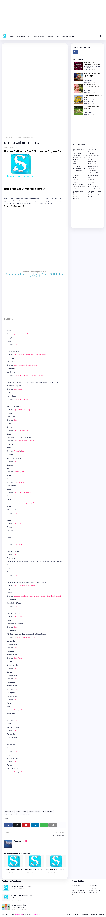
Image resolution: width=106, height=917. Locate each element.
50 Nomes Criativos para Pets (91, 107)
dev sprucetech (93, 175)
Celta (15, 344)
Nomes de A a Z (93, 885)
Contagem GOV (92, 164)
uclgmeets (91, 179)
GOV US (75, 147)
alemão (34, 365)
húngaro (21, 482)
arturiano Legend (24, 354)
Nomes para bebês (23, 814)
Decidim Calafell (93, 173)
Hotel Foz (91, 153)
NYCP (74, 164)
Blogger (90, 159)
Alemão (58, 596)
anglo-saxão (18, 410)
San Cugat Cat (77, 170)
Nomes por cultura (94, 890)
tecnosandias (77, 179)
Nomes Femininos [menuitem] (23, 36)
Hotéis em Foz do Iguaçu (78, 191)
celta (21, 334)
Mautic (90, 177)
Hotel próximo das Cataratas (78, 150)
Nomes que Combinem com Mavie (22, 896)
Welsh (20, 523)
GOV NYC (90, 147)
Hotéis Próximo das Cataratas (79, 158)
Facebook (75, 914)
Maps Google (77, 153)
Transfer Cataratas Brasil (93, 156)
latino (31, 596)
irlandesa (27, 334)
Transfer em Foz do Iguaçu (93, 195)
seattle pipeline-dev (79, 186)
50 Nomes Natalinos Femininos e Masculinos (92, 75)
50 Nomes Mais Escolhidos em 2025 (92, 85)
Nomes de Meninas (21, 811)
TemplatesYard (18, 914)
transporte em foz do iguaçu (94, 191)
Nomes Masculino (10, 814)
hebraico (36, 596)
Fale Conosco (85, 914)
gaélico (16, 334)
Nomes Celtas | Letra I (55, 869)
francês (28, 365)
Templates (36, 914)
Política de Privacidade (79, 892)
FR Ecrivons (76, 166)
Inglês (33, 354)
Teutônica (40, 375)
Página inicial (8, 137)
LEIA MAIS (93, 69)
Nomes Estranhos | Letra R (21, 886)
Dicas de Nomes (77, 885)
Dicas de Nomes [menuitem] (53, 36)
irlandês (20, 544)
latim (34, 375)
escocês (38, 354)
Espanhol (17, 451)
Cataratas (76, 199)
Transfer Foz (91, 168)
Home (68, 914)
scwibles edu (77, 189)
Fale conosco (93, 892)
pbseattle (91, 182)
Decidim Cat (92, 170)
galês (44, 354)
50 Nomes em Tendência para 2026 (92, 63)
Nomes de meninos (34, 811)
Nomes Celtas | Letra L (34, 869)
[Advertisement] (53, 17)
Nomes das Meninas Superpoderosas (19, 906)
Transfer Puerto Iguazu (80, 155)
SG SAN (27, 841)
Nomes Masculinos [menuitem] (39, 36)
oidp (89, 184)
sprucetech (76, 175)
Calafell (75, 173)
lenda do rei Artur (19, 565)
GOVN (74, 161)
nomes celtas (17, 137)
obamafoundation (93, 186)
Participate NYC (93, 161)
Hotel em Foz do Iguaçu (93, 150)
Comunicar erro (77, 895)
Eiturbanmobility (93, 166)
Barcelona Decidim (79, 168)
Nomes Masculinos (94, 888)
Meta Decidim (77, 182)
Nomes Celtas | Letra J (13, 869)
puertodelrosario (78, 184)
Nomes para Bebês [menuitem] (68, 36)
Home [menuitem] (12, 36)
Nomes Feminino (47, 811)
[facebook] (75, 52)
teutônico (17, 596)
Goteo (74, 177)
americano (21, 365)
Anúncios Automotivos (95, 189)
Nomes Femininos (77, 888)
